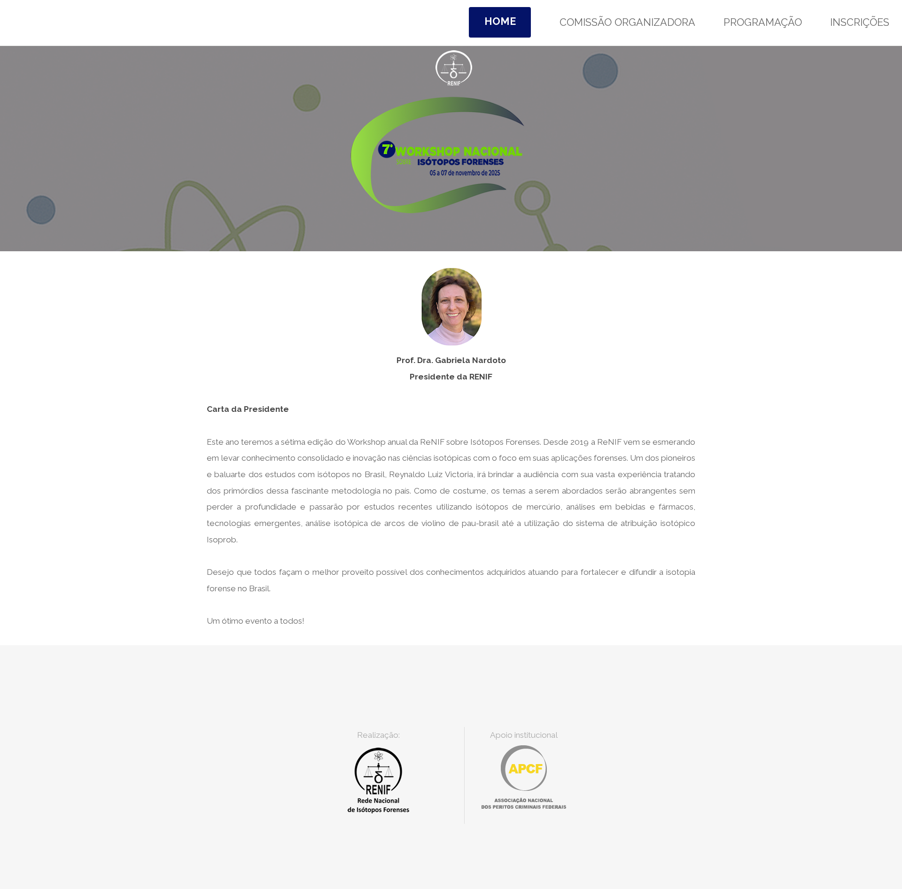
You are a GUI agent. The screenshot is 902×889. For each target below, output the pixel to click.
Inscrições (859, 22)
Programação (762, 22)
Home (500, 21)
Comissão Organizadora (627, 22)
